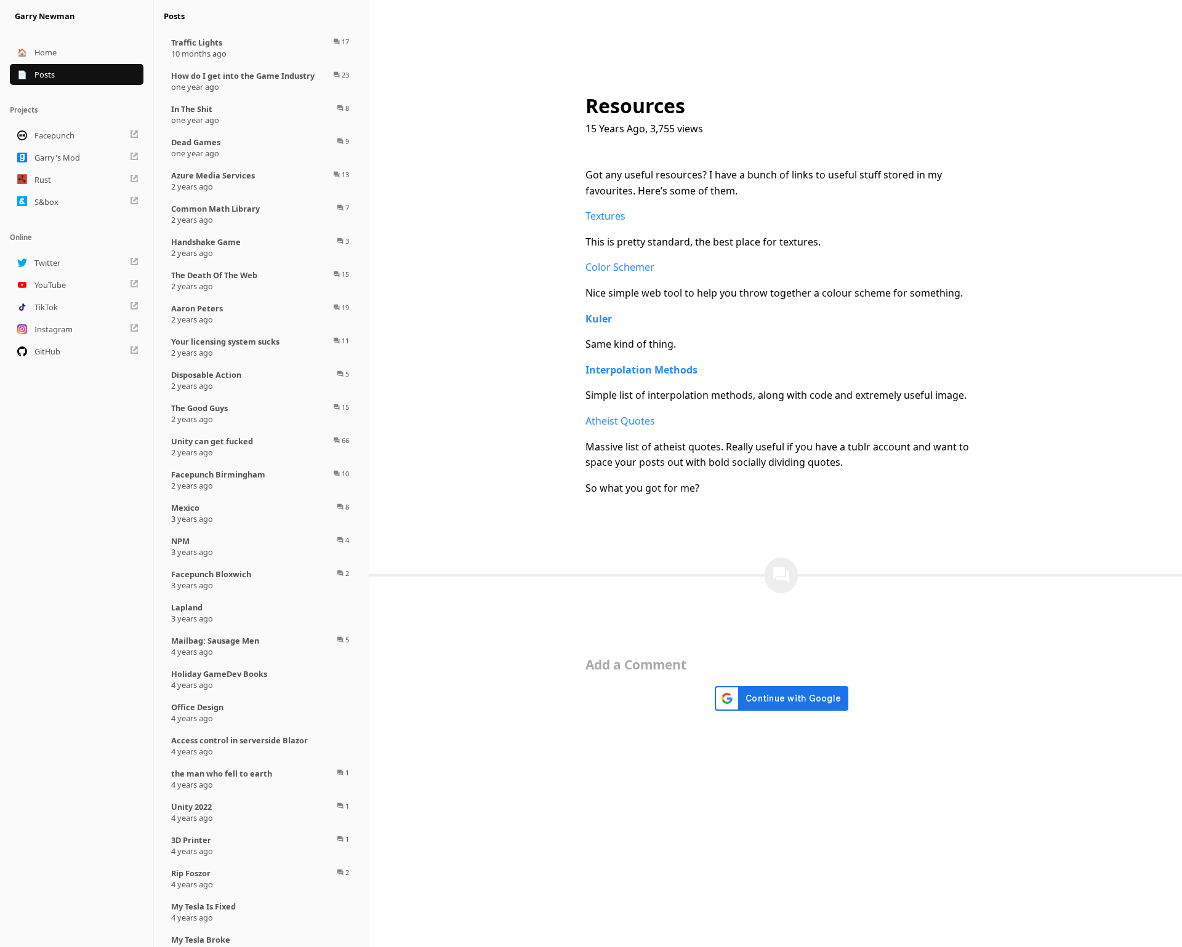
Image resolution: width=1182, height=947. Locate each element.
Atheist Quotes (620, 421)
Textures (605, 216)
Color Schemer (619, 267)
